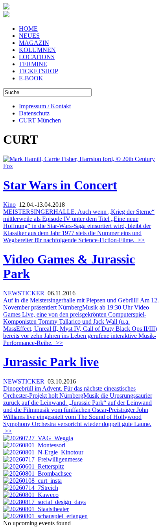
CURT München (40, 120)
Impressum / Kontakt (45, 106)
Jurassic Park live (51, 362)
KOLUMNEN (37, 49)
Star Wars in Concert (60, 185)
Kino (9, 204)
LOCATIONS (37, 57)
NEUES (29, 35)
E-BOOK (31, 78)
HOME (28, 28)
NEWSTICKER (23, 293)
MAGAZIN (34, 42)
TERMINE (33, 64)
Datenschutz (34, 113)
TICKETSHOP (38, 71)
